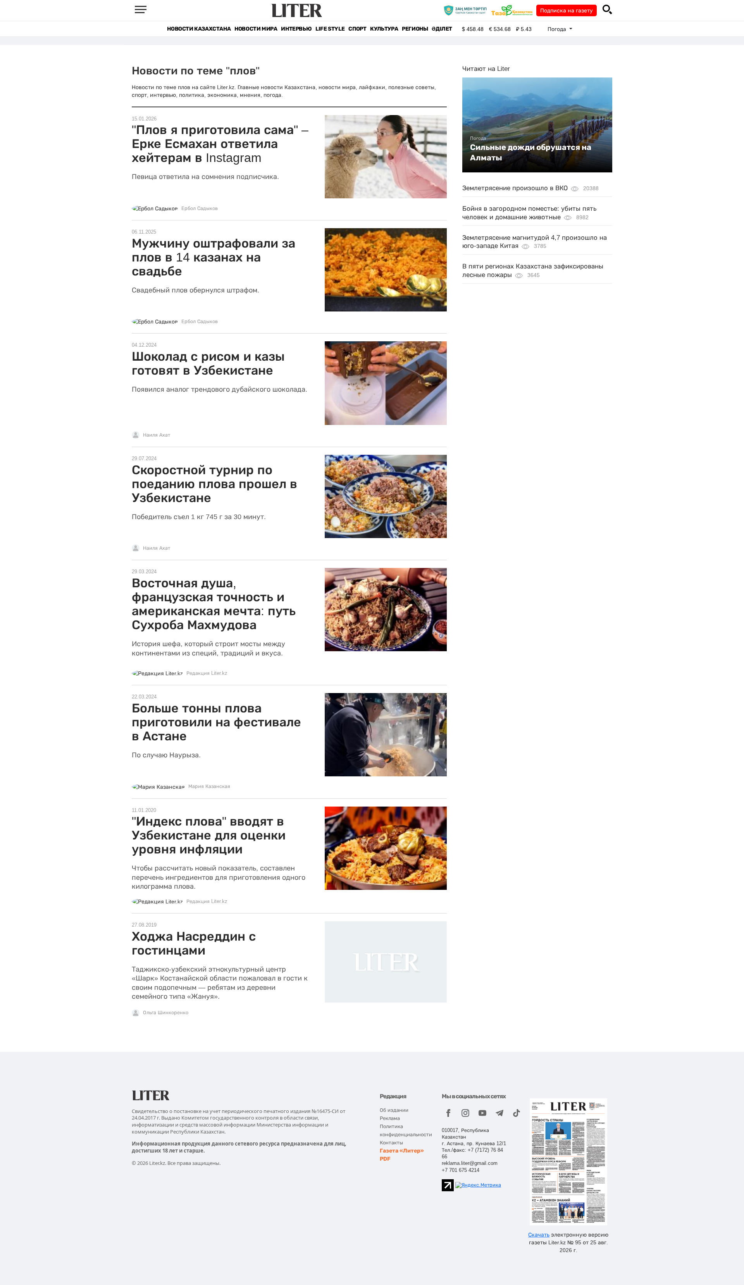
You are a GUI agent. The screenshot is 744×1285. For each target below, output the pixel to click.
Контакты (391, 1143)
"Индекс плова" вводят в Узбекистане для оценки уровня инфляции (209, 835)
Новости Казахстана (199, 29)
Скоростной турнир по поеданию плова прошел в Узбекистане (214, 484)
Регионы (415, 29)
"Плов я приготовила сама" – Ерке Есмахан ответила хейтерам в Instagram (220, 144)
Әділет (442, 29)
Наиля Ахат (156, 435)
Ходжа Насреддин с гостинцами (194, 943)
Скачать (538, 1235)
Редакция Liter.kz (206, 673)
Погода (478, 138)
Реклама (390, 1118)
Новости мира (255, 29)
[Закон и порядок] (467, 10)
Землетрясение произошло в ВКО (515, 188)
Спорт (357, 29)
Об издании (394, 1110)
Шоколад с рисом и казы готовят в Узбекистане (208, 363)
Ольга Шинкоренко (165, 1012)
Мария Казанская (209, 786)
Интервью (296, 29)
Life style (329, 29)
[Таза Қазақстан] (514, 10)
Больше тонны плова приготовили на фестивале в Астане (216, 722)
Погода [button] (558, 29)
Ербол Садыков (199, 208)
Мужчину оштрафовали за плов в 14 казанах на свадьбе (213, 257)
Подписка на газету (566, 10)
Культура (384, 29)
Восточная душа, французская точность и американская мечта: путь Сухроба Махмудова (214, 604)
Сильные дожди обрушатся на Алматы (530, 152)
